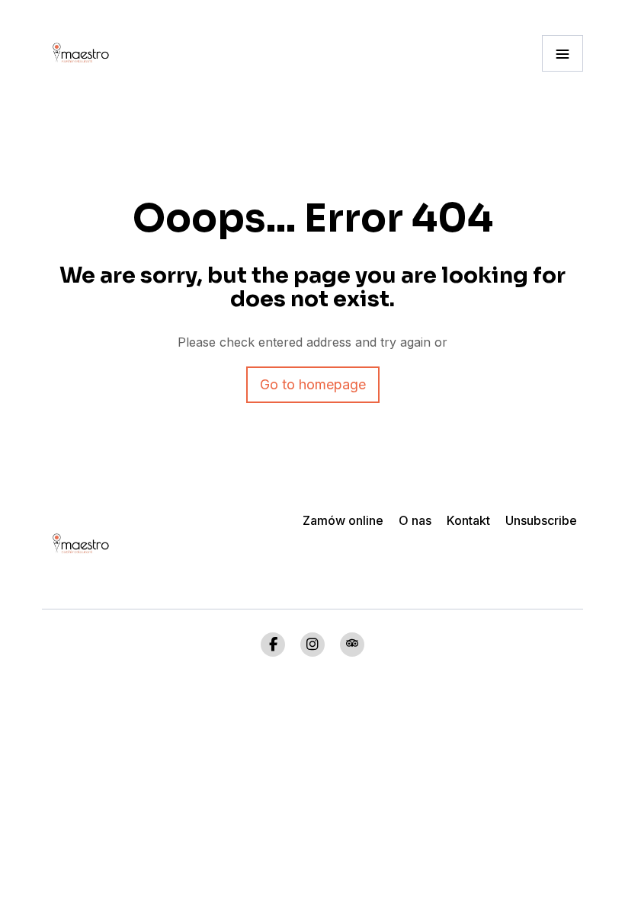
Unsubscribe (541, 520)
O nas (415, 520)
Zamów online (343, 520)
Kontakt (468, 520)
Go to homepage (313, 384)
